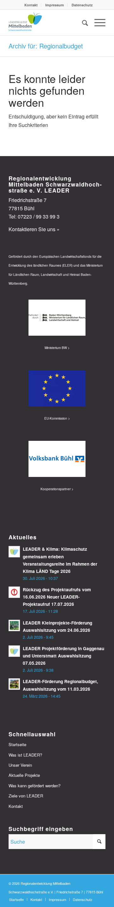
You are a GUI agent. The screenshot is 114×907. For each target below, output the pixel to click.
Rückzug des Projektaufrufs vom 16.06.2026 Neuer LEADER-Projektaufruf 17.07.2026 (57, 597)
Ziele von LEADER (26, 796)
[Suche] (82, 22)
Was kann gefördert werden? (34, 786)
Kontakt (31, 5)
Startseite (17, 744)
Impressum (54, 5)
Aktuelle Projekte (24, 775)
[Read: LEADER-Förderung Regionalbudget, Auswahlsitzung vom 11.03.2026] (14, 684)
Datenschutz (82, 5)
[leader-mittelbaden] (47, 22)
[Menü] (96, 22)
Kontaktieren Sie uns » (34, 229)
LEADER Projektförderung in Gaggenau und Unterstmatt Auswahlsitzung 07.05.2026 (63, 655)
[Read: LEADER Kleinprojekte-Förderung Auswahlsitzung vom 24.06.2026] (14, 625)
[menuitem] (31, 5)
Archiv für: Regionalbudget (46, 45)
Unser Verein (20, 765)
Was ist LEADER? (25, 755)
